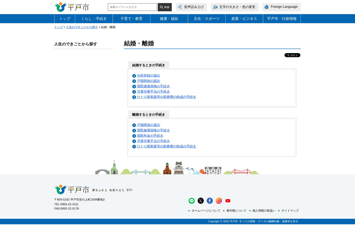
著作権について (236, 210)
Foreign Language (284, 6)
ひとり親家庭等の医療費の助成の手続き (166, 97)
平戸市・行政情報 (282, 19)
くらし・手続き (94, 19)
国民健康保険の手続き (153, 86)
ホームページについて (206, 210)
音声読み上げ (194, 7)
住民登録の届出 (148, 75)
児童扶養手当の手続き (153, 91)
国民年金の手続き (150, 135)
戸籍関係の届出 (148, 81)
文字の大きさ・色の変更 (237, 7)
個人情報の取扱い (263, 210)
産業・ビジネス (244, 19)
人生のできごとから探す (82, 27)
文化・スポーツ (207, 19)
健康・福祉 (169, 19)
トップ (64, 19)
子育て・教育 (131, 19)
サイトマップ (290, 210)
